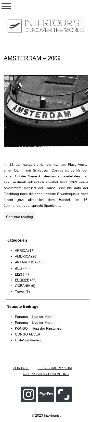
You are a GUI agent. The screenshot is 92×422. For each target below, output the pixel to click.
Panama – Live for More (34, 317)
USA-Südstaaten (28, 340)
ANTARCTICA (25, 262)
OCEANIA (22, 286)
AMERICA (22, 256)
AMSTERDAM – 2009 (32, 58)
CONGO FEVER (27, 334)
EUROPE (22, 280)
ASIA (18, 268)
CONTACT (21, 368)
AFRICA (21, 250)
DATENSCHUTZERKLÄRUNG (46, 374)
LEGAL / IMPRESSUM (55, 368)
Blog (18, 274)
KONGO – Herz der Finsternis (38, 328)
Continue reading (20, 218)
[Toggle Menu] (6, 6)
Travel (20, 291)
